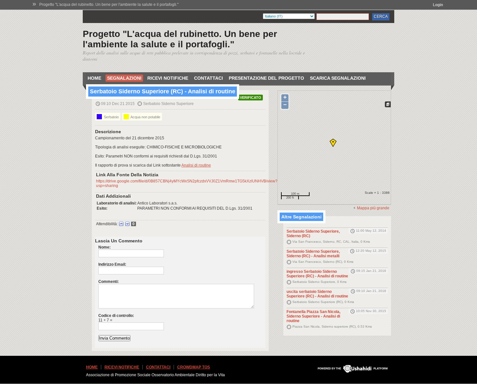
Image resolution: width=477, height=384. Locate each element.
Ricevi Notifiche (167, 78)
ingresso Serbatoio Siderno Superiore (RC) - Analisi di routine (317, 273)
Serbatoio (111, 117)
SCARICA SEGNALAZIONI (338, 78)
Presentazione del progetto (266, 78)
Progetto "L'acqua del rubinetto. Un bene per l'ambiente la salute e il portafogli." (108, 4)
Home (94, 78)
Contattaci (208, 78)
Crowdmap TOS (193, 367)
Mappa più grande (373, 208)
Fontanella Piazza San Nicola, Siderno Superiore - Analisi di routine (313, 316)
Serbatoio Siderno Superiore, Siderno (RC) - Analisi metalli (313, 253)
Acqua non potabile (145, 117)
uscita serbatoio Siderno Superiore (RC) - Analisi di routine (317, 293)
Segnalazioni (124, 78)
